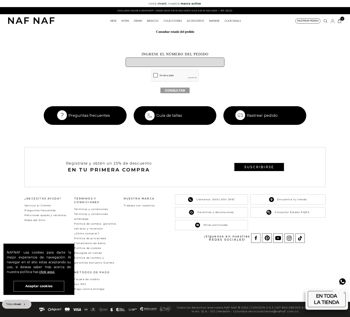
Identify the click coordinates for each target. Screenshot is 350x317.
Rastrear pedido (262, 115)
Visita (14, 304)
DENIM (138, 20)
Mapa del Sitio (35, 220)
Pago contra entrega (89, 288)
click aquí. (47, 272)
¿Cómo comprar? (86, 233)
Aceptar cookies (39, 286)
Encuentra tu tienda (292, 199)
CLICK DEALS (232, 20)
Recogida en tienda (88, 252)
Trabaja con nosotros (139, 205)
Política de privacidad (90, 238)
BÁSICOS (153, 20)
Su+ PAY (80, 284)
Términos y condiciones (91, 209)
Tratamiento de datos (90, 243)
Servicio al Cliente (38, 205)
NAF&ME (214, 20)
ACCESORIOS (195, 20)
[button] (307, 21)
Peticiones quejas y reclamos (45, 215)
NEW (113, 20)
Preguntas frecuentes (89, 115)
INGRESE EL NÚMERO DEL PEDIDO (175, 54)
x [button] (24, 304)
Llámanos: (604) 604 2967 (215, 199)
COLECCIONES (172, 20)
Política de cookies (87, 248)
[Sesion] (333, 21)
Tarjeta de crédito (87, 279)
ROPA (125, 20)
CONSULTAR (175, 90)
